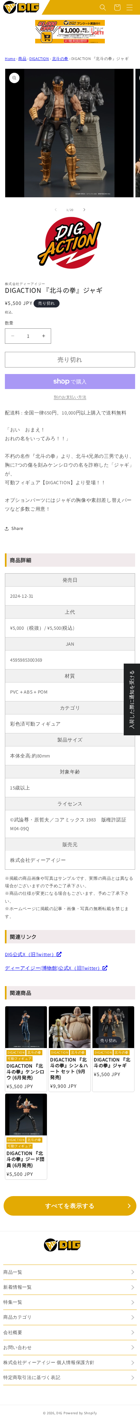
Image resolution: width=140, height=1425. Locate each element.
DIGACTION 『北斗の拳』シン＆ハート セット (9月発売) (69, 1068)
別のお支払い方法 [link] (70, 397)
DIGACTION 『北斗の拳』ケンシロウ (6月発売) (26, 1072)
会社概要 (12, 1332)
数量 (9, 323)
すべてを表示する (70, 1205)
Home (10, 58)
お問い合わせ (17, 1347)
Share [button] (17, 528)
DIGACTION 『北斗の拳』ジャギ (112, 1062)
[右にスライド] (84, 209)
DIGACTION (39, 58)
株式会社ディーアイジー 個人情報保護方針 (49, 1362)
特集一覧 (12, 1302)
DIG (59, 1413)
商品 (22, 58)
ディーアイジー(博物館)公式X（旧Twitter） (54, 968)
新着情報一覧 (17, 1287)
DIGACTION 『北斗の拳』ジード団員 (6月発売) (26, 1159)
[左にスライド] (56, 209)
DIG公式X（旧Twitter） (31, 954)
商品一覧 (12, 1272)
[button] (103, 7)
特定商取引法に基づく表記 (31, 1377)
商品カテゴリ (17, 1317)
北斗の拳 (60, 58)
